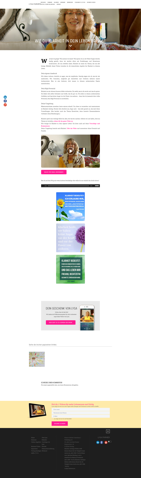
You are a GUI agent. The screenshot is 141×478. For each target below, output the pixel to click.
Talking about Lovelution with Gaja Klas (53, 362)
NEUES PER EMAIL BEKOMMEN (53, 172)
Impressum (34, 448)
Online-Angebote (36, 442)
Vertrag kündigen (36, 451)
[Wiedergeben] (43, 185)
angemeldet (50, 385)
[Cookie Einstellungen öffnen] (3, 476)
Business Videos (91, 2)
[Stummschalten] (94, 185)
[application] (70, 185)
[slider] (97, 185)
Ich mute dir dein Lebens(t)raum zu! (37, 362)
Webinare (62, 2)
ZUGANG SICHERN (59, 423)
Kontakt (59, 4)
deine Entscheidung (102, 363)
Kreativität (75, 111)
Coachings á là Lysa (80, 2)
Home (33, 437)
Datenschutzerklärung (48, 448)
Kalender (56, 2)
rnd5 (83, 364)
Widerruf (44, 451)
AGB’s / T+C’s (34, 453)
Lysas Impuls (69, 364)
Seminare (50, 2)
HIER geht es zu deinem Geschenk (60, 322)
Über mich (43, 2)
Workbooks (70, 2)
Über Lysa (44, 437)
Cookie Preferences (69, 468)
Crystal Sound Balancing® (48, 4)
